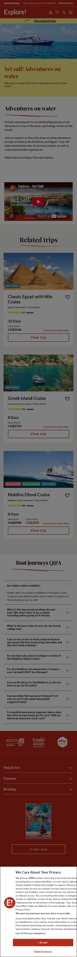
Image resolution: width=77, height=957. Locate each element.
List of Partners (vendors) (30, 933)
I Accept (43, 942)
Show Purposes (43, 951)
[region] (38, 912)
